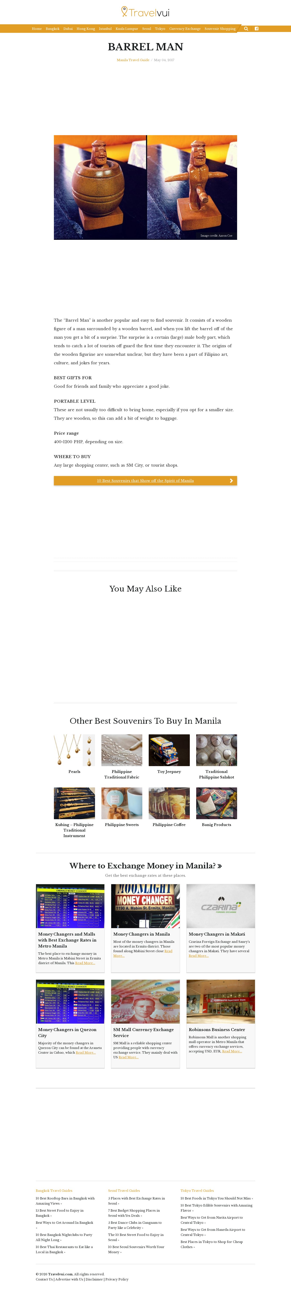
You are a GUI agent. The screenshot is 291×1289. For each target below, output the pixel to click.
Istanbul (105, 29)
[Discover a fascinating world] (145, 11)
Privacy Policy (116, 1279)
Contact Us (44, 1279)
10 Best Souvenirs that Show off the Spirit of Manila (145, 481)
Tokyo (160, 29)
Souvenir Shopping (220, 29)
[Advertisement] (260, 341)
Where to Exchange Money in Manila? (142, 865)
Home (37, 29)
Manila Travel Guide (133, 60)
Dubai (68, 29)
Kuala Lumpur (127, 29)
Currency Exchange (185, 29)
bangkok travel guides (54, 1191)
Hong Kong (86, 29)
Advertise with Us (69, 1279)
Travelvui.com (60, 1274)
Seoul (146, 29)
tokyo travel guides (197, 1191)
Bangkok (52, 29)
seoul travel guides (124, 1191)
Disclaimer (94, 1279)
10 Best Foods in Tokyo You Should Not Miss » (217, 1198)
